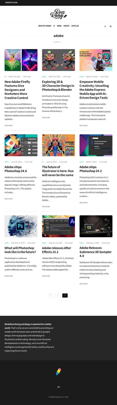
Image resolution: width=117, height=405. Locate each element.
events (66, 26)
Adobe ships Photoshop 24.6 (16, 170)
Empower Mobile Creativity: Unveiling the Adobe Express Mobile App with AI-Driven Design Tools (94, 90)
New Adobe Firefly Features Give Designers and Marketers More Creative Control (17, 90)
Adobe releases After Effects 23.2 (56, 251)
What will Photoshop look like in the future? (20, 251)
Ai (54, 26)
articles (75, 26)
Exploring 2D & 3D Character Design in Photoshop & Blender (58, 86)
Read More (9, 126)
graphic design (44, 26)
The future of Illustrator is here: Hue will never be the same (58, 172)
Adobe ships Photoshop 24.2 (91, 170)
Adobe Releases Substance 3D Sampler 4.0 (96, 252)
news (59, 26)
